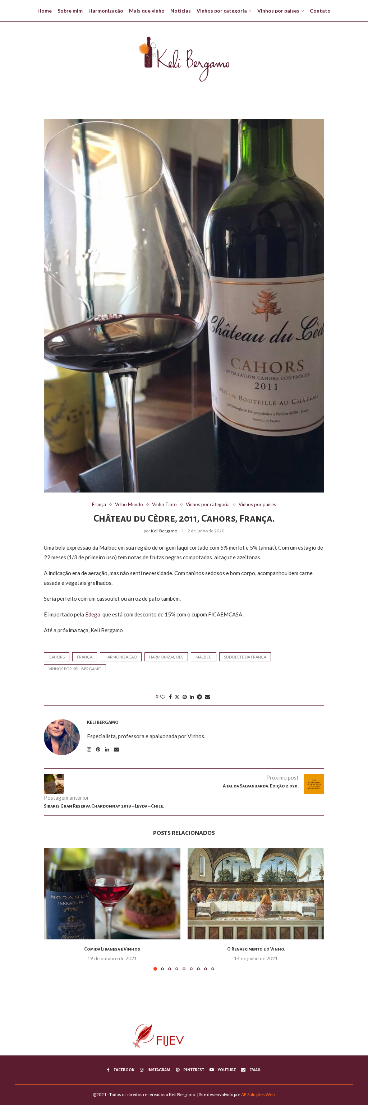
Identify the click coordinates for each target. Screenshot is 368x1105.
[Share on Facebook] (170, 697)
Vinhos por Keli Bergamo (75, 668)
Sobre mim (70, 11)
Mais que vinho (147, 11)
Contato (320, 11)
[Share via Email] (207, 697)
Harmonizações (166, 657)
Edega (92, 614)
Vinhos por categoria (222, 11)
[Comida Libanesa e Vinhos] (112, 893)
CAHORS (57, 657)
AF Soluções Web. (258, 1094)
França (84, 657)
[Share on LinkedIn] (192, 697)
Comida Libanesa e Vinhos (112, 949)
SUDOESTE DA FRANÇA (245, 657)
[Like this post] (162, 697)
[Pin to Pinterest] (185, 697)
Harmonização (105, 11)
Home (44, 11)
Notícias (180, 11)
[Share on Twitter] (177, 697)
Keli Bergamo (164, 530)
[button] (53, 909)
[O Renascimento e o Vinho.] (256, 893)
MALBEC (204, 657)
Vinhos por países (278, 11)
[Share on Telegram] (199, 697)
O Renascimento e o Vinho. (256, 949)
